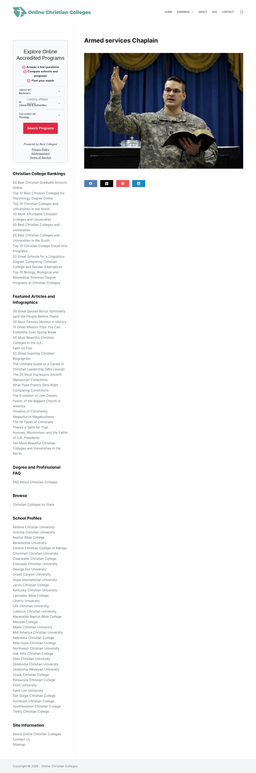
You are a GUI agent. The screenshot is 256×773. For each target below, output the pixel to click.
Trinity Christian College (31, 711)
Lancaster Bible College (31, 596)
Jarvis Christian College (31, 585)
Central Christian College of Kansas (40, 548)
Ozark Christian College (31, 675)
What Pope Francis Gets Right (35, 385)
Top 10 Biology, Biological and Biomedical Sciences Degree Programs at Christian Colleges (36, 277)
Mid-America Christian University (38, 632)
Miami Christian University (32, 627)
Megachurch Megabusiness (33, 417)
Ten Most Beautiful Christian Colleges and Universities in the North (37, 448)
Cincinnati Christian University (35, 553)
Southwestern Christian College (37, 706)
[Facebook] (90, 183)
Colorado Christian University (35, 564)
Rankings (183, 11)
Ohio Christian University (31, 659)
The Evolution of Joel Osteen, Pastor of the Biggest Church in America (36, 400)
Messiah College (25, 622)
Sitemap (19, 744)
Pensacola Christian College (34, 680)
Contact (228, 11)
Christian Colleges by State (33, 504)
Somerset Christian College (33, 701)
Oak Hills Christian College (33, 653)
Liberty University (26, 601)
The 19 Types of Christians (33, 422)
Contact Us (21, 739)
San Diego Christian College (34, 696)
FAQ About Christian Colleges (35, 482)
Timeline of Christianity (30, 411)
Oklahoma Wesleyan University (36, 669)
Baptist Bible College (28, 537)
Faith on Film (22, 348)
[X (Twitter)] (106, 183)
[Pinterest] (122, 183)
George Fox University (30, 569)
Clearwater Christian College (34, 559)
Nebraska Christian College (33, 638)
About (202, 11)
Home (168, 11)
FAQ (214, 11)
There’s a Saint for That (30, 427)
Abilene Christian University (34, 527)
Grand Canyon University (32, 574)
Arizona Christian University (34, 532)
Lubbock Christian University (35, 611)
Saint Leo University (28, 690)
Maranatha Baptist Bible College (37, 617)
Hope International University (35, 580)
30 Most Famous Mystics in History (39, 322)
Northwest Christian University (36, 648)
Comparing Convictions (31, 390)
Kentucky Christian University (35, 590)
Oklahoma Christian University (36, 664)
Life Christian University (31, 606)
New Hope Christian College (34, 643)
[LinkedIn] (138, 183)
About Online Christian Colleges (37, 734)
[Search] (241, 12)
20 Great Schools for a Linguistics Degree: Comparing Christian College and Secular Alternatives (38, 261)
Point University (25, 685)
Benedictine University (30, 543)
